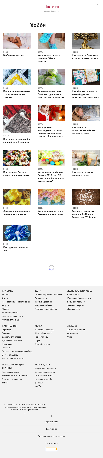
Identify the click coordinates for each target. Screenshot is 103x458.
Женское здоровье (79, 290)
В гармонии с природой (45, 368)
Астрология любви (76, 329)
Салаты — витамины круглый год (17, 351)
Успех (4, 383)
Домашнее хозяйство (45, 372)
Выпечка (6, 333)
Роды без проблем (76, 302)
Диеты (5, 298)
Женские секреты (75, 305)
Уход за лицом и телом (12, 316)
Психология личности (12, 379)
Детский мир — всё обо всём (48, 294)
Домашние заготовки (12, 340)
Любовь (72, 325)
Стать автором (51, 443)
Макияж (5, 309)
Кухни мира (7, 344)
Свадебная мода (42, 344)
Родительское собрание (46, 309)
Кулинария (9, 325)
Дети (38, 290)
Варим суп (6, 329)
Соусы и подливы (10, 355)
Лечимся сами (73, 309)
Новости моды (41, 337)
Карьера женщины (10, 372)
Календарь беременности (79, 298)
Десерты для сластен (12, 337)
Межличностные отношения (15, 375)
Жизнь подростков (43, 302)
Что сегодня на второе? (13, 358)
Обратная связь (51, 422)
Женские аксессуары (44, 329)
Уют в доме (42, 364)
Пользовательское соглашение (51, 436)
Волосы (5, 294)
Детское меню (41, 298)
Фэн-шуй (39, 383)
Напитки (6, 348)
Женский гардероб (43, 333)
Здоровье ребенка (43, 305)
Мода (38, 325)
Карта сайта (51, 429)
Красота (7, 290)
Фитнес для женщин (11, 320)
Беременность (74, 294)
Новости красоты (10, 312)
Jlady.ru (51, 6)
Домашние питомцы (44, 375)
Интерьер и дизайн (43, 379)
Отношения (72, 333)
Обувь (37, 340)
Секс (69, 337)
